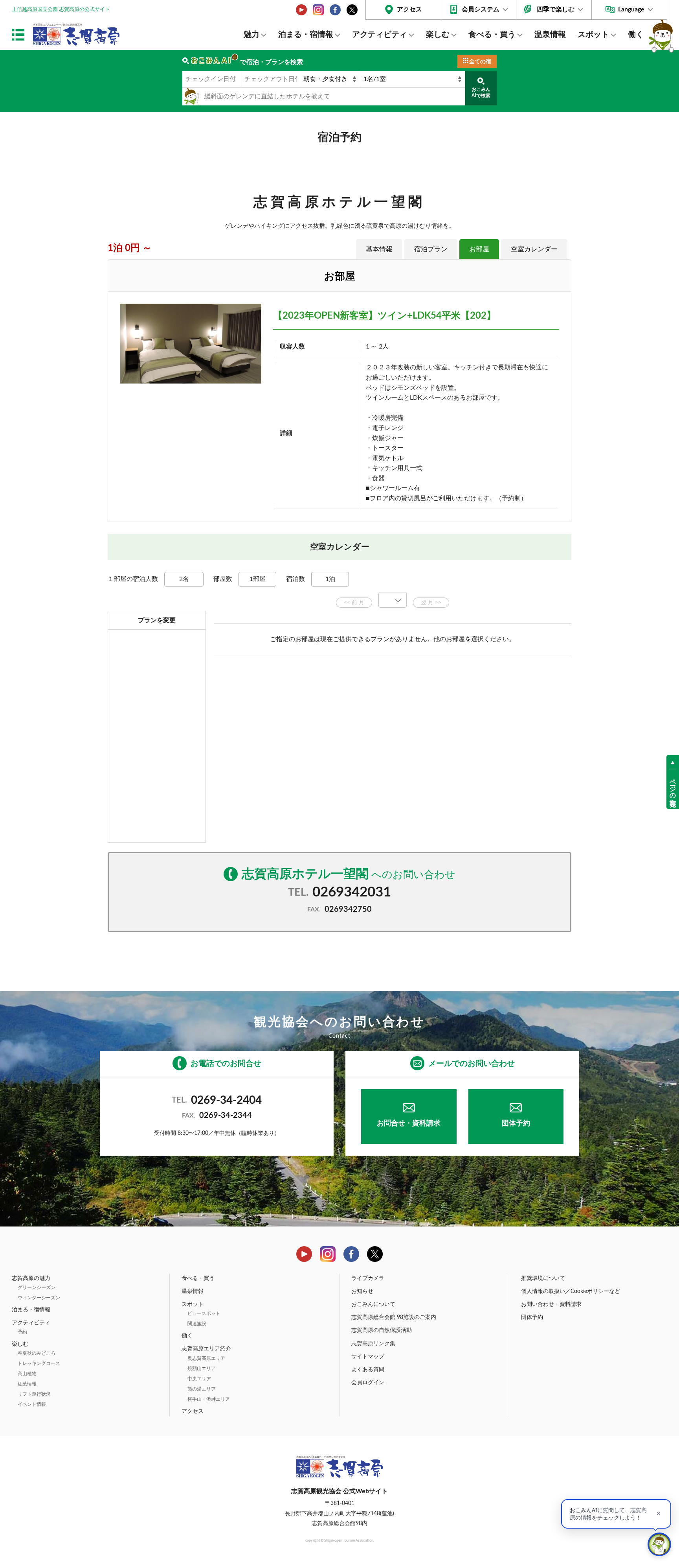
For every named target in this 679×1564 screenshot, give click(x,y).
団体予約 (516, 1123)
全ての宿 (480, 62)
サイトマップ (367, 1356)
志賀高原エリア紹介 (206, 1349)
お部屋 (479, 249)
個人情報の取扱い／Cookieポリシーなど (570, 1291)
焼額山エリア (201, 1368)
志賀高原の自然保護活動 (381, 1330)
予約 (22, 1332)
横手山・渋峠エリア (208, 1399)
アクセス (409, 9)
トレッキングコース (39, 1363)
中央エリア (199, 1378)
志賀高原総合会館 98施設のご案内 (393, 1317)
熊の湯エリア (201, 1389)
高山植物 (27, 1373)
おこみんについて (373, 1304)
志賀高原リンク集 (373, 1343)
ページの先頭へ (673, 789)
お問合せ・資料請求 (408, 1123)
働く (636, 35)
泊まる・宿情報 (305, 35)
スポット (593, 35)
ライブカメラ (367, 1278)
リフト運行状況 (34, 1394)
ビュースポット (203, 1313)
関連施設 (196, 1323)
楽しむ (438, 35)
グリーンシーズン (36, 1287)
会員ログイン (367, 1382)
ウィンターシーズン (39, 1297)
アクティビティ (379, 35)
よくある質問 (367, 1369)
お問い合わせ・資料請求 (551, 1304)
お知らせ (362, 1291)
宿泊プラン (431, 249)
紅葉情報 (27, 1383)
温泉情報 (550, 35)
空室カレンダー (534, 249)
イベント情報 (32, 1404)
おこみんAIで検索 (481, 92)
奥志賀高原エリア (206, 1358)
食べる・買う (492, 35)
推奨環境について (543, 1278)
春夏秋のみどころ (36, 1353)
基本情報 (379, 249)
